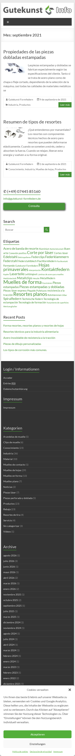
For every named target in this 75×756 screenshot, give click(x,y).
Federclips (38, 257)
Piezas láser (9, 492)
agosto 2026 (10, 555)
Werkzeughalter (10, 306)
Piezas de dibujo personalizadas (22, 343)
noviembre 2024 (12, 627)
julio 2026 (8, 561)
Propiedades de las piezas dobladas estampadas (28, 54)
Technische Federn (32, 298)
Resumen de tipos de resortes (32, 121)
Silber (64, 295)
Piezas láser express (15, 290)
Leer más (65, 104)
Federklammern (57, 257)
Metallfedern (47, 278)
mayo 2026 (9, 572)
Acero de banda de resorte (20, 248)
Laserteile (17, 274)
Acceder (7, 377)
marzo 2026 (9, 583)
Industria (13, 104)
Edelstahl (10, 257)
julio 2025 (8, 611)
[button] (70, 689)
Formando (9, 265)
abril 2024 (8, 644)
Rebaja (7, 509)
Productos (25, 104)
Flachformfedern (46, 261)
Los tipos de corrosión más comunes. (25, 349)
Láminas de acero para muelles (51, 274)
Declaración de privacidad (41, 751)
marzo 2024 (9, 650)
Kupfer (6, 274)
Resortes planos (30, 294)
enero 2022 (9, 678)
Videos (7, 531)
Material (8, 459)
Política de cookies (20, 751)
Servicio (7, 520)
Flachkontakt (62, 261)
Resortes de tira (11, 514)
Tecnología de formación (32, 302)
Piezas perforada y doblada (17, 498)
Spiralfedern (12, 299)
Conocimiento (16, 169)
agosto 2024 (10, 633)
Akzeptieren (38, 734)
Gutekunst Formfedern (20, 99)
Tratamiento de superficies (58, 302)
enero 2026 (9, 588)
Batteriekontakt (57, 249)
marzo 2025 (9, 616)
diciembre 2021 (11, 683)
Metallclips (24, 278)
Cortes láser (61, 253)
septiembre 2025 (12, 605)
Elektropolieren (24, 257)
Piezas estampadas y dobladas (41, 287)
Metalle (36, 278)
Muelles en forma (12, 475)
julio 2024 (8, 639)
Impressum (58, 751)
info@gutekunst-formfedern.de (22, 198)
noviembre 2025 (12, 594)
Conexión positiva (18, 253)
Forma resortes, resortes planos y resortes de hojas (33, 325)
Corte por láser (40, 252)
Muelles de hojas (45, 169)
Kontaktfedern (55, 269)
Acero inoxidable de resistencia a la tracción (29, 337)
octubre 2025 (10, 600)
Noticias (7, 486)
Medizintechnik (9, 278)
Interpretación (35, 270)
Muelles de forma (22, 282)
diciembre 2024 (11, 622)
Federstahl (10, 261)
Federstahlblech (27, 261)
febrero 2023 (10, 672)
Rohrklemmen (55, 295)
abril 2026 (8, 577)
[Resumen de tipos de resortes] (14, 129)
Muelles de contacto (14, 464)
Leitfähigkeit (31, 274)
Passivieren (47, 283)
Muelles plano (10, 481)
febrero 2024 (10, 655)
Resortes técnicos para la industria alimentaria (30, 331)
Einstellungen (37, 744)
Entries (9, 383)
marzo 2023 (9, 667)
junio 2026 (9, 566)
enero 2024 (9, 661)
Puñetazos (41, 290)
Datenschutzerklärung (15, 388)
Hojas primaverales (26, 267)
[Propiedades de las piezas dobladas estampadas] (14, 64)
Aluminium (44, 248)
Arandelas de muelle (14, 436)
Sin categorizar (11, 525)
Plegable (31, 290)
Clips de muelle (11, 442)
